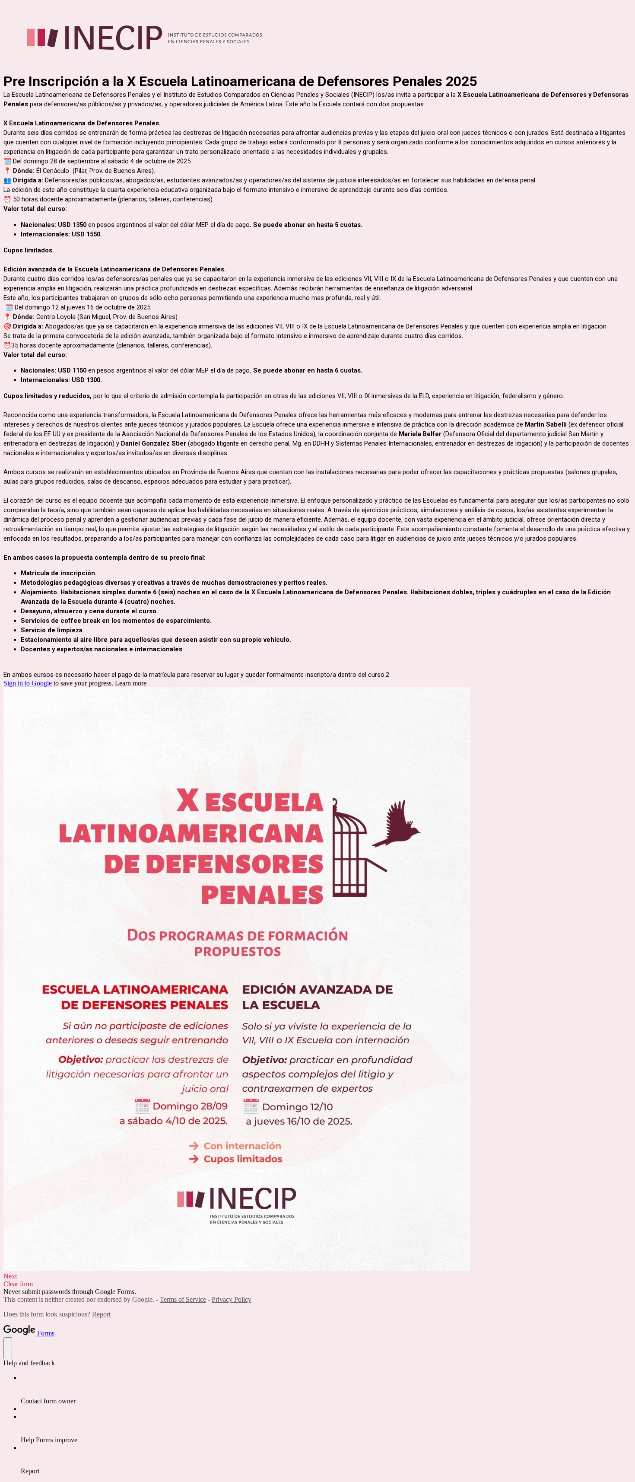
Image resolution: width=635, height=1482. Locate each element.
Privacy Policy (231, 1299)
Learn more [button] (130, 683)
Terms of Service (183, 1299)
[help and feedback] (7, 1348)
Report (101, 1314)
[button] (317, 1276)
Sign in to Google (27, 683)
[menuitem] (326, 1389)
